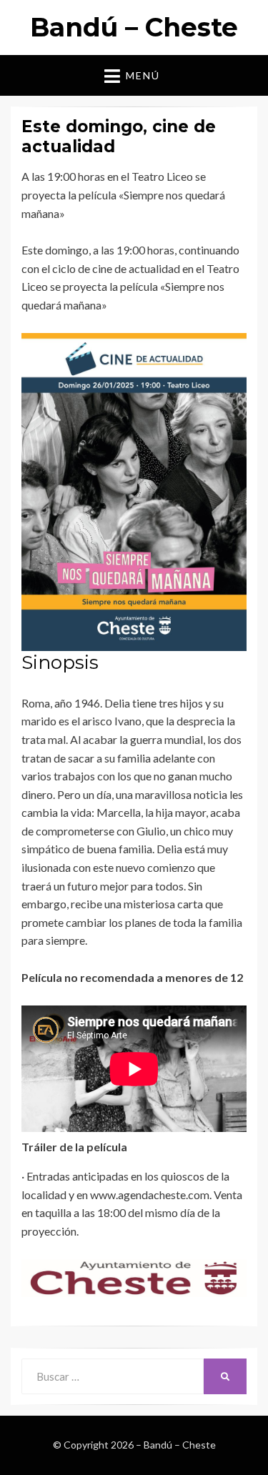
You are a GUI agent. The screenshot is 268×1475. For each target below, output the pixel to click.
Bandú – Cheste (134, 27)
